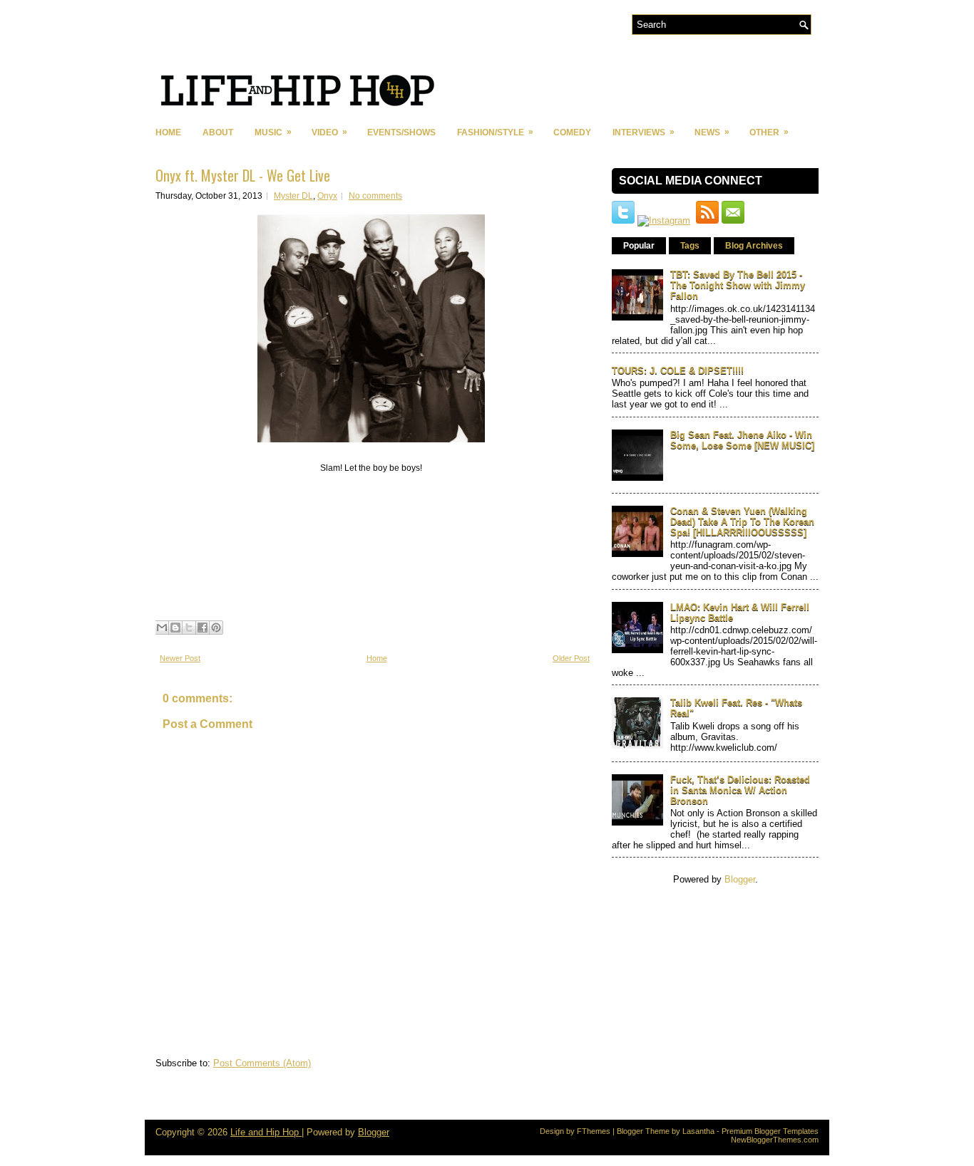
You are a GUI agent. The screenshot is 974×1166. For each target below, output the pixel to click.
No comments (375, 196)
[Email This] (162, 627)
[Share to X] (189, 627)
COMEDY (572, 132)
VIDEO (329, 132)
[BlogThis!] (175, 627)
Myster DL (293, 196)
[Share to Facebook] (202, 627)
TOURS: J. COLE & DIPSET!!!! (678, 370)
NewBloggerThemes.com (775, 1139)
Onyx (327, 196)
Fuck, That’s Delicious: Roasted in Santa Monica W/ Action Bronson (740, 790)
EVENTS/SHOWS (401, 132)
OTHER (769, 132)
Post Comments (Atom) (262, 1063)
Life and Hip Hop (266, 1132)
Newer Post (180, 658)
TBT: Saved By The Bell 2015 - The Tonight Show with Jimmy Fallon (737, 285)
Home (168, 132)
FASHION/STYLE (495, 132)
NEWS (711, 132)
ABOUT (218, 132)
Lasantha (698, 1131)
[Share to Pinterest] (216, 627)
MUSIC (273, 132)
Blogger (739, 879)
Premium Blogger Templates (770, 1131)
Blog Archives (754, 246)
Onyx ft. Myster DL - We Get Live (242, 175)
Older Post (571, 658)
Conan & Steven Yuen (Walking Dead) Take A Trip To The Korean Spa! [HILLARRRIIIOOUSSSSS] (742, 522)
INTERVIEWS (643, 132)
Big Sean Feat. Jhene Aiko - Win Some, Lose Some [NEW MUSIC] (742, 440)
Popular (639, 246)
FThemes (593, 1131)
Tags (689, 246)
